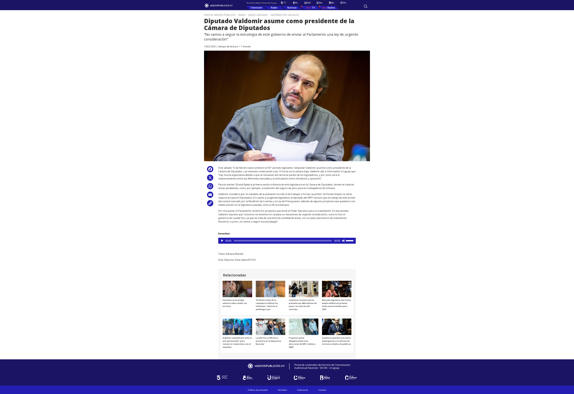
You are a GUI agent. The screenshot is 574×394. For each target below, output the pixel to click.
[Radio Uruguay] (307, 3)
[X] (210, 179)
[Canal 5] (283, 3)
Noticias (292, 7)
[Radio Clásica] (319, 3)
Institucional (302, 390)
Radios (331, 7)
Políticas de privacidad (258, 390)
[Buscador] (365, 6)
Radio (274, 7)
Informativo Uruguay (285, 15)
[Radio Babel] (331, 3)
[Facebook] (210, 170)
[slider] (350, 240)
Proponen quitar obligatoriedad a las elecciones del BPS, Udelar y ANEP (302, 342)
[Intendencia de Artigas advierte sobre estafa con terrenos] (237, 288)
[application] (287, 241)
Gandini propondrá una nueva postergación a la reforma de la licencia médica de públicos (336, 340)
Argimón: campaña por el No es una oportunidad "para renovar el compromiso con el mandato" (237, 342)
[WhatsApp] (210, 187)
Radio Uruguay (258, 15)
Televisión (256, 7)
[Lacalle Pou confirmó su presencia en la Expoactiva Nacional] (270, 326)
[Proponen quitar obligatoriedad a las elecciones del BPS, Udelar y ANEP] (303, 326)
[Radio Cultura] (343, 3)
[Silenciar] (343, 240)
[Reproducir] (222, 240)
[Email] (210, 196)
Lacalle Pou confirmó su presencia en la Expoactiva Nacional (268, 340)
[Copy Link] (210, 204)
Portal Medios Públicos (219, 15)
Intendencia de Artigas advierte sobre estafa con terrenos (235, 303)
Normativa (282, 390)
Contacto (322, 390)
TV (313, 7)
